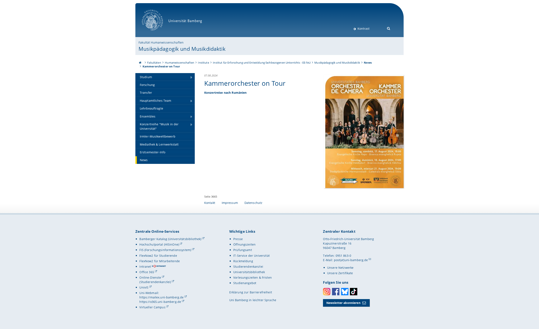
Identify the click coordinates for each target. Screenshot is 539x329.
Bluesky (344, 291)
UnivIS (143, 287)
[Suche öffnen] (389, 28)
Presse (238, 239)
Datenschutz (253, 203)
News (368, 62)
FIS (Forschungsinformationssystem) (165, 250)
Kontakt (209, 203)
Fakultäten (154, 62)
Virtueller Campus (152, 307)
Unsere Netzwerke (340, 268)
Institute (203, 62)
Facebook (335, 291)
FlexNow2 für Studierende (158, 256)
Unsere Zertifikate (340, 273)
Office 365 (146, 272)
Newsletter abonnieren (343, 303)
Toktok (353, 291)
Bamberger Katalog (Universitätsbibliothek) (170, 239)
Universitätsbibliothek (249, 272)
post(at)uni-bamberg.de (351, 260)
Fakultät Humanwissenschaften (161, 42)
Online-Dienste (150, 278)
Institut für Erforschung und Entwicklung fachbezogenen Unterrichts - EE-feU (262, 62)
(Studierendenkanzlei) (155, 282)
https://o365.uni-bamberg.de (160, 302)
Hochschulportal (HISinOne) (159, 244)
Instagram (326, 291)
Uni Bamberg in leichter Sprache (252, 300)
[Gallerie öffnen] (364, 131)
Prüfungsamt (242, 250)
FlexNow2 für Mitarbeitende (159, 261)
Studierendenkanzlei (248, 267)
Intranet (145, 267)
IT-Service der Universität (251, 256)
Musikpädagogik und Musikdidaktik (182, 48)
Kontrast (363, 29)
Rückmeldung (243, 261)
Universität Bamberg (157, 33)
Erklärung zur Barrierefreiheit (250, 292)
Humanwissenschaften (179, 62)
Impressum (230, 203)
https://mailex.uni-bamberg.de (161, 297)
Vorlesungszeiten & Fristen (252, 278)
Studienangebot (244, 283)
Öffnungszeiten (244, 244)
